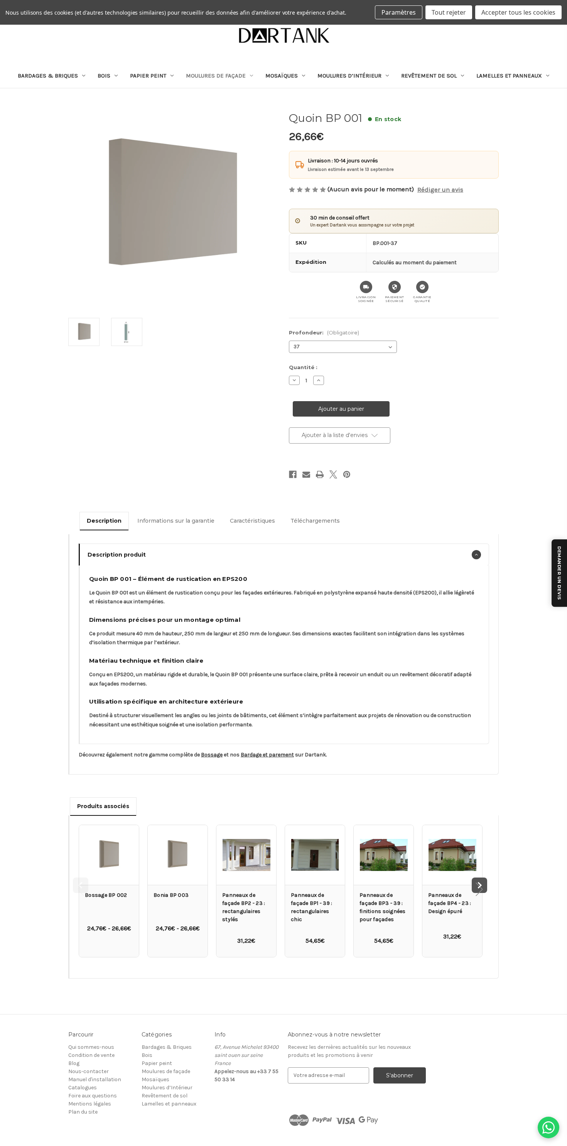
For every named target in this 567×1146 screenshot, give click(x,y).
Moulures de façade (216, 75)
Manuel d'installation (94, 1079)
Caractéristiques (252, 520)
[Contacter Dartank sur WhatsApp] (548, 1127)
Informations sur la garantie (175, 520)
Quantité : (303, 367)
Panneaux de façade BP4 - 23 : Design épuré (449, 903)
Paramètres (398, 12)
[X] (333, 474)
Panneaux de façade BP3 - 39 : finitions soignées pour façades (382, 907)
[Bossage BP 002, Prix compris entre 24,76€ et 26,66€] (109, 855)
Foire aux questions (92, 1095)
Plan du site (83, 1112)
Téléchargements (315, 520)
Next (479, 885)
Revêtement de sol (429, 75)
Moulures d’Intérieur (349, 75)
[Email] (306, 474)
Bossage (212, 754)
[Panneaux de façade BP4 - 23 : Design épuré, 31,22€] (452, 855)
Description (104, 520)
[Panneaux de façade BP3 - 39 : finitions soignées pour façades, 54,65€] (383, 855)
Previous (80, 885)
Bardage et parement (267, 754)
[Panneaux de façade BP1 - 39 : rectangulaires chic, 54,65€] (315, 855)
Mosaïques (281, 75)
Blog (73, 1063)
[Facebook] (293, 474)
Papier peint (148, 75)
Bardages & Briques (48, 75)
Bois (104, 75)
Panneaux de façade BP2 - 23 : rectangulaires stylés (243, 907)
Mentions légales (89, 1103)
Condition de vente (91, 1055)
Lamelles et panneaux (509, 75)
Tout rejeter (449, 12)
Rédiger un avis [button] (440, 189)
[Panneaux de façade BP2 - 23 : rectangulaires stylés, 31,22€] (246, 855)
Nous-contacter (88, 1071)
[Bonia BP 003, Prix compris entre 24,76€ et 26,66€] (178, 855)
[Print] (320, 474)
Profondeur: (324, 332)
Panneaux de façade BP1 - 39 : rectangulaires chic (311, 907)
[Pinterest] (347, 474)
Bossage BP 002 (106, 895)
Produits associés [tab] (103, 806)
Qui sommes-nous (91, 1047)
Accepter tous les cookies (518, 12)
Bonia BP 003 (171, 895)
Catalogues (82, 1087)
